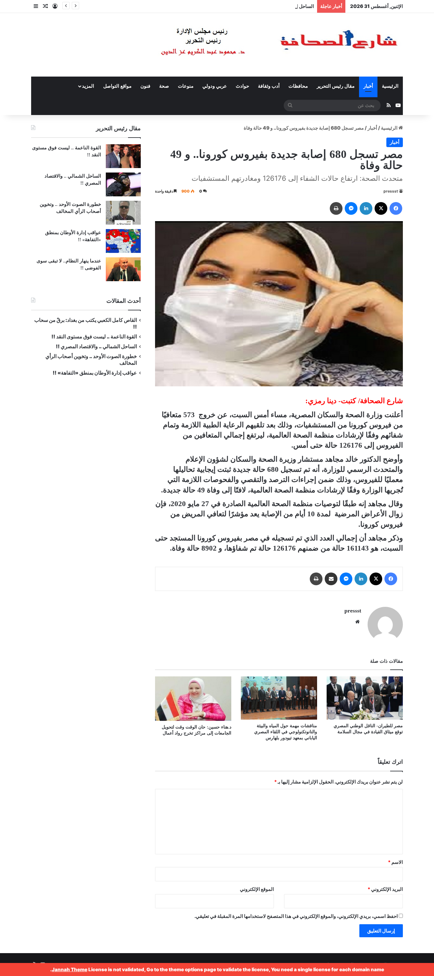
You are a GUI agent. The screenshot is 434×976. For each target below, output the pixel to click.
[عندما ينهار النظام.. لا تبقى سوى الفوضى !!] (123, 269)
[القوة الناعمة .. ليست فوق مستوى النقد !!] (123, 156)
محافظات (298, 86)
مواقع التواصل (117, 86)
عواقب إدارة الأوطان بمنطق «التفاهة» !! (94, 373)
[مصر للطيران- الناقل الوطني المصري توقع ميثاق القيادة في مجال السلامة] (365, 697)
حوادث (242, 86)
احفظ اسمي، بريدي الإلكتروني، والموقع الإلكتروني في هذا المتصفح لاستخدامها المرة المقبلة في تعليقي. (296, 916)
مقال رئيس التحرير (336, 86)
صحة (164, 86)
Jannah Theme (69, 969)
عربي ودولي (214, 86)
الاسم (395, 862)
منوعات (185, 86)
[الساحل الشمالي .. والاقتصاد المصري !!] (123, 184)
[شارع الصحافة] (260, 45)
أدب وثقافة (269, 86)
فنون (145, 86)
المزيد (88, 86)
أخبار (368, 86)
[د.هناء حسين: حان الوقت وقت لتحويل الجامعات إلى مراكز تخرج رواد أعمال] (193, 698)
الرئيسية (390, 86)
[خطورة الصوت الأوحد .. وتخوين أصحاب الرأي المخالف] (123, 213)
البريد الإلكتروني (385, 889)
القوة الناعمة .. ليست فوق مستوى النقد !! (94, 337)
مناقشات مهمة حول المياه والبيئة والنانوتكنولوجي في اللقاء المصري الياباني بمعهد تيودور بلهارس (285, 731)
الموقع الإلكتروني (257, 889)
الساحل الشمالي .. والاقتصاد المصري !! (275, 6)
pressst (390, 191)
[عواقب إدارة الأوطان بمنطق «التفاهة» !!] (123, 241)
